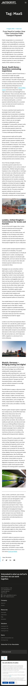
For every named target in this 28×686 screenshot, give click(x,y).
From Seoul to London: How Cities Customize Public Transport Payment (14, 33)
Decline (11, 682)
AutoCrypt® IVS (4, 626)
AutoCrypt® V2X (4, 628)
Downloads (3, 612)
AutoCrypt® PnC (4, 630)
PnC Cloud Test (4, 640)
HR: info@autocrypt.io (8, 596)
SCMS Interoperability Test (7, 637)
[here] (10, 676)
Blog (2, 617)
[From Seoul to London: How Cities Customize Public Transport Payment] (14, 560)
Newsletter (3, 619)
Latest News (4, 614)
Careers (3, 605)
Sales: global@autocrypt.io (9, 595)
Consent (5, 682)
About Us (3, 603)
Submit (4, 658)
